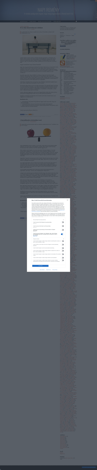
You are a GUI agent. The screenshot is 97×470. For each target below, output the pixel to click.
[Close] (68, 200)
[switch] (62, 222)
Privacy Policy (54, 269)
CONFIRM (40, 265)
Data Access (48, 269)
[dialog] (48, 235)
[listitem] (48, 219)
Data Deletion (42, 269)
